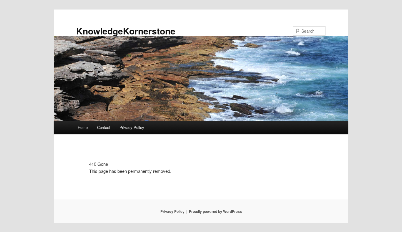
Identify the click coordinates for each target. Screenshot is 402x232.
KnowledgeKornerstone (125, 30)
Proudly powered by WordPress (215, 211)
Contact (103, 127)
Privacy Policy (131, 127)
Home (83, 127)
